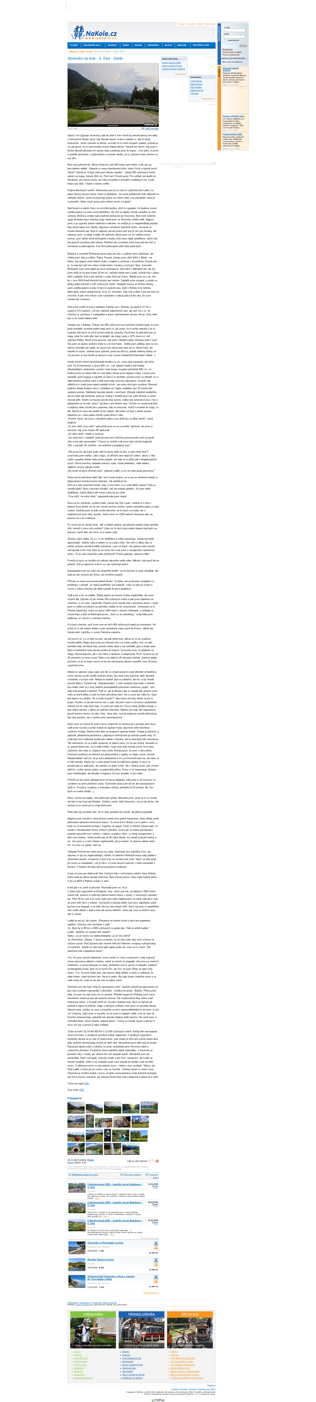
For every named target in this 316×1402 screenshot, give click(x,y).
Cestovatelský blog (83, 1378)
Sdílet (155, 1178)
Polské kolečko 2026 (171, 63)
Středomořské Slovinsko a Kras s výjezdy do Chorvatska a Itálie (111, 1278)
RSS (213, 1389)
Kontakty (184, 1389)
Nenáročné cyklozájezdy (183, 1365)
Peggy (89, 51)
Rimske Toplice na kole (100, 1259)
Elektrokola (127, 1361)
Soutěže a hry (201, 45)
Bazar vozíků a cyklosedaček (185, 1371)
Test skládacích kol (131, 1358)
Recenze (78, 1371)
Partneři (192, 1389)
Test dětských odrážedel (183, 1358)
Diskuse (181, 45)
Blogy (168, 45)
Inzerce (175, 1389)
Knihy (126, 45)
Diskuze (78, 1355)
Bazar (138, 45)
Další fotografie (151, 128)
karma (70, 1162)
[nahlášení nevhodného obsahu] (157, 1161)
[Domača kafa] (122, 1128)
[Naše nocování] (131, 1114)
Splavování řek (197, 90)
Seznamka (153, 45)
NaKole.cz (73, 51)
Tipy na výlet (80, 1365)
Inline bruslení (196, 84)
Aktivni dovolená (110, 1303)
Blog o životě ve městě (133, 1374)
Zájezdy (112, 45)
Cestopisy (79, 1368)
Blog (82, 51)
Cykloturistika (93, 1314)
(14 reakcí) (85, 1175)
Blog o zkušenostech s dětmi (185, 1374)
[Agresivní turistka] (76, 1142)
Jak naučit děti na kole (182, 1361)
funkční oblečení (83, 1305)
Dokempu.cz (85, 1303)
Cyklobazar (96, 1303)
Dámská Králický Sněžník (173, 69)
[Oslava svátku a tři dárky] (104, 1128)
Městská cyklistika (141, 1314)
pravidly (118, 1169)
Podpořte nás (203, 1389)
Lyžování (194, 93)
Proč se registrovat (230, 54)
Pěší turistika (196, 87)
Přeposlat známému (132, 1175)
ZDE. (87, 1083)
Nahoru (211, 1385)
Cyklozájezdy (196, 81)
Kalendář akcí (92, 45)
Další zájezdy (151, 1293)
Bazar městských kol (132, 1365)
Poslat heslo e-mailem (232, 52)
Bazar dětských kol (180, 1368)
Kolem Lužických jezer (172, 66)
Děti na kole (190, 1314)
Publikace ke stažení (132, 1378)
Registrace (227, 49)
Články (74, 45)
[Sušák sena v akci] (139, 1142)
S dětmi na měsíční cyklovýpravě (187, 1378)
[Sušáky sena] (95, 1114)
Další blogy (180, 74)
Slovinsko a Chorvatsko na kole (105, 1242)
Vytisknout (153, 1175)
